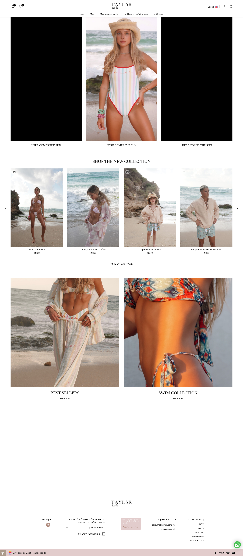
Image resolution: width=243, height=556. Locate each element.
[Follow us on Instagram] (48, 525)
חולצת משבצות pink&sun (93, 249)
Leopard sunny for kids (150, 249)
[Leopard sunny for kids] (150, 207)
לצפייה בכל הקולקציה (121, 263)
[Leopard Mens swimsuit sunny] (206, 207)
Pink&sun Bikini (37, 249)
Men (92, 14)
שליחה (69, 527)
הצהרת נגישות (198, 536)
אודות (201, 523)
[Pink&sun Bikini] (37, 207)
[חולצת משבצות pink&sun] (93, 207)
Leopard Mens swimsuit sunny (206, 249)
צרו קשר (201, 527)
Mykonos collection (109, 14)
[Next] (5, 208)
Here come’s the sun (137, 14)
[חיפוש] (231, 6)
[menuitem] (213, 6)
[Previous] (237, 208)
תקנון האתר (199, 532)
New (82, 14)
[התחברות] (225, 6)
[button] (3, 553)
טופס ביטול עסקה (197, 540)
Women (159, 14)
